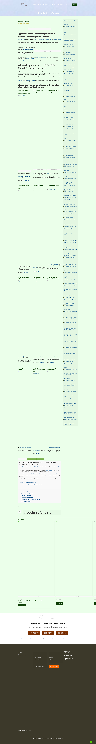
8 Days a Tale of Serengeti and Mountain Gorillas (69, 308)
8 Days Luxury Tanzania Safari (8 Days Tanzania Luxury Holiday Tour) (70, 374)
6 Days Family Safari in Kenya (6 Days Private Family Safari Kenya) (70, 40)
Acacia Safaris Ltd (26, 23)
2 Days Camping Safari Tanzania (69, 295)
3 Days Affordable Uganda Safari (69, 259)
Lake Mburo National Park (25, 475)
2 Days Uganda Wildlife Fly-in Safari (70, 204)
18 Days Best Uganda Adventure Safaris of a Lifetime (70, 250)
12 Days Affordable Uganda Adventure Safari (70, 234)
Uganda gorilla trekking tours (35, 466)
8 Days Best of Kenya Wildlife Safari (70, 315)
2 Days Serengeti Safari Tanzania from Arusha (70, 300)
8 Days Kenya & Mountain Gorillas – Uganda (70, 354)
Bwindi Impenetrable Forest (28, 49)
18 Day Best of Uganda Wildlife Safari (53, 447)
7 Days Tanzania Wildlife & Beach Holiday (69, 113)
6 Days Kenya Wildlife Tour (68, 52)
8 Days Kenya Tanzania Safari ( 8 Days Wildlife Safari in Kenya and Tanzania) (70, 370)
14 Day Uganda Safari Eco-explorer (26, 497)
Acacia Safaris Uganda (21, 39)
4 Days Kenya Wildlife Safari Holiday (70, 153)
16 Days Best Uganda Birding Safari (70, 247)
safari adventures (49, 470)
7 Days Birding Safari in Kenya (69, 71)
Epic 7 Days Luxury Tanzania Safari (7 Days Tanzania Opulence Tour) (70, 416)
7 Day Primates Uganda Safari (54, 264)
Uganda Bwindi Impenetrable (41, 57)
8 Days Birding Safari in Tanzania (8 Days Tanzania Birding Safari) (70, 329)
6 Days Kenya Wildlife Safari (68, 50)
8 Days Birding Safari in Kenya (69, 326)
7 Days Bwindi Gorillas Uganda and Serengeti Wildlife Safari (70, 82)
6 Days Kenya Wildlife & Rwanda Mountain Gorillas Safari (69, 47)
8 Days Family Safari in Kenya (69, 345)
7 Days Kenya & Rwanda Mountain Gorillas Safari (70, 90)
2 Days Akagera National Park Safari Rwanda (70, 286)
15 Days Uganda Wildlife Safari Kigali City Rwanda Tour (30, 499)
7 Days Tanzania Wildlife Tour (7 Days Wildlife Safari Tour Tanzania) (70, 117)
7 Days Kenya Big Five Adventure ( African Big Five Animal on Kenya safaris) (70, 98)
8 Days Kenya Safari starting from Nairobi (69, 366)
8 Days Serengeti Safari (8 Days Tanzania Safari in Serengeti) (69, 381)
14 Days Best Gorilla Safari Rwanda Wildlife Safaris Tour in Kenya (70, 188)
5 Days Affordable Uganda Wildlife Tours (70, 130)
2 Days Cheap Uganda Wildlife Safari (70, 255)
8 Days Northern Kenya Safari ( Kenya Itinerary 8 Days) (70, 377)
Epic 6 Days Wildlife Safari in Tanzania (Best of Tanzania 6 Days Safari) (70, 413)
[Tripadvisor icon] (50, 740)
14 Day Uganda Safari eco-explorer (25, 447)
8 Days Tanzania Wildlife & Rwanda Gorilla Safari (70, 388)
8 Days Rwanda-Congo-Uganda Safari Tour (70, 396)
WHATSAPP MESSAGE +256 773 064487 (48, 633)
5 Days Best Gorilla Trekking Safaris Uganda (70, 134)
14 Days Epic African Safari (68, 191)
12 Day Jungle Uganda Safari (25, 495)
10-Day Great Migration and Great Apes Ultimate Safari (70, 169)
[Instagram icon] (49, 740)
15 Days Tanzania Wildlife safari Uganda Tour (70, 280)
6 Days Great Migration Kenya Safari (70, 157)
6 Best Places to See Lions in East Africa (70, 32)
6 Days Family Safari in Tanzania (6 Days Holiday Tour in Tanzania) (70, 43)
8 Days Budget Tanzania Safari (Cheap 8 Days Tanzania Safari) (70, 335)
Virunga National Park (30, 58)
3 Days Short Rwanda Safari (68, 292)
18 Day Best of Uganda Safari (25, 501)
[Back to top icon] (91, 742)
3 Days (35, 171)
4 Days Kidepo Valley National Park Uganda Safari (29, 487)
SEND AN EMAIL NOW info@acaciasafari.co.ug (62, 633)
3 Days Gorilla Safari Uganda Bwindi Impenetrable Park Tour (24, 92)
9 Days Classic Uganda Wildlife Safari (70, 403)
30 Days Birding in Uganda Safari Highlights (69, 23)
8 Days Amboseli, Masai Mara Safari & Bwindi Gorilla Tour (70, 312)
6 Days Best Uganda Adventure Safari (70, 144)
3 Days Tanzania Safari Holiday (69, 303)
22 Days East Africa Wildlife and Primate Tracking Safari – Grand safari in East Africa (70, 208)
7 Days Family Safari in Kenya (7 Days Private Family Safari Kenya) (70, 86)
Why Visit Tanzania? (38, 659)
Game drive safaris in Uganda (63, 601)
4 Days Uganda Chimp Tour (68, 126)
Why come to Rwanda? (39, 664)
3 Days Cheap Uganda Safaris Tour (70, 266)
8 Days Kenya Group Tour (68, 361)
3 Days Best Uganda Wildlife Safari (70, 264)
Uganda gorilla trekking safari (46, 39)
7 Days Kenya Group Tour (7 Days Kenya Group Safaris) (69, 102)
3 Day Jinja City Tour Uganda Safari (26, 489)
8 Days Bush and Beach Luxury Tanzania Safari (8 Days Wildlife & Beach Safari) (70, 341)
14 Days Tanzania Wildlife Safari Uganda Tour (70, 277)
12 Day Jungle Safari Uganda (53, 356)
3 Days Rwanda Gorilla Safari (69, 217)
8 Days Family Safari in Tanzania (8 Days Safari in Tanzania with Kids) (70, 348)
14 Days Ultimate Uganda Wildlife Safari (70, 242)
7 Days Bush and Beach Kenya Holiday (70, 75)
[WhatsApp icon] (45, 740)
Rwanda (51, 657)
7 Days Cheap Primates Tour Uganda (70, 150)
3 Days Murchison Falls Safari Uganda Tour (28, 482)
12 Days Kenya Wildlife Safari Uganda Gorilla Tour (70, 269)
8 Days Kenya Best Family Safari (69, 356)
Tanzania (51, 659)
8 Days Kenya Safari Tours (68, 407)
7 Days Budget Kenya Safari (68, 73)
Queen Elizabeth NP (45, 473)
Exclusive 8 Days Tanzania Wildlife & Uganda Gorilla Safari (70, 424)
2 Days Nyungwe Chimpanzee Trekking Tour (70, 290)
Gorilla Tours (48, 43)
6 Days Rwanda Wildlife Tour (69, 58)
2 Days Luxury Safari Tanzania (69, 297)
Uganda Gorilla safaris (44, 468)
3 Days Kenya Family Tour (68, 228)
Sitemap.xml (37, 652)
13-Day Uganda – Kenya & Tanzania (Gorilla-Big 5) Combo (70, 183)
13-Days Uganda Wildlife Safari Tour (70, 185)
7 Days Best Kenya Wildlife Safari (69, 159)
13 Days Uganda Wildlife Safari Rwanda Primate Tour (70, 273)
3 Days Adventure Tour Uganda (69, 257)
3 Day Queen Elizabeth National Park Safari (28, 486)
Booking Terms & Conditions (39, 666)
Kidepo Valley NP (39, 473)
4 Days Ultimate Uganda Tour (69, 128)
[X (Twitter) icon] (47, 740)
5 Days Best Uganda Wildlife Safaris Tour (70, 137)
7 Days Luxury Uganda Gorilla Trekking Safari (70, 106)
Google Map (73, 661)
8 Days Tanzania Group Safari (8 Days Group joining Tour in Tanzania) (70, 385)
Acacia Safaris (20, 80)
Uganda (51, 652)
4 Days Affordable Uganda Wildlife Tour (70, 121)
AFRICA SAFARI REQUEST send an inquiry (35, 633)
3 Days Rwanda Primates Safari (69, 219)
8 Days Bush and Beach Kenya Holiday (70, 337)
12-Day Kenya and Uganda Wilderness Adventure (70, 173)
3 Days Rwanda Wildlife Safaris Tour (70, 221)
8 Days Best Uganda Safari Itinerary (70, 398)
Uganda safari (21, 466)
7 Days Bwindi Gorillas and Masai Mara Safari (70, 79)
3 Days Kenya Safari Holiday (68, 230)
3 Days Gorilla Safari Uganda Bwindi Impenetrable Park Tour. (24, 176)
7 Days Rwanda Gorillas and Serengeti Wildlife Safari (70, 109)
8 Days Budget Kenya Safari (68, 331)
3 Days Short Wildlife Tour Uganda (69, 224)
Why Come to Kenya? (38, 661)
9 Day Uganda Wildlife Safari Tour (39, 356)
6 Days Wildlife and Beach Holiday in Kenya (70, 65)
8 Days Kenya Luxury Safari (68, 363)
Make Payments (37, 655)
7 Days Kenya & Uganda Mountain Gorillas (70, 93)
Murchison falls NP (33, 473)
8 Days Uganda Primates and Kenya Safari (70, 392)
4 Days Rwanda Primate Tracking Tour (70, 164)
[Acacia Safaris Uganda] (24, 4)
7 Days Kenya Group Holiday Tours (70, 162)
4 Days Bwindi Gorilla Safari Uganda (70, 26)
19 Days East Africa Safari (68, 199)
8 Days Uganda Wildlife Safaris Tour (26, 491)
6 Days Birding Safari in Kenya (69, 36)
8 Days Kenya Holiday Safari (68, 405)
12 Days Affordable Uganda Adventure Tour (70, 237)
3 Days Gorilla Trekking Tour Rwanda (70, 211)
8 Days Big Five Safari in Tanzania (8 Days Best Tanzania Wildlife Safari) (70, 323)
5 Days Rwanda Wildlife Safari (69, 28)
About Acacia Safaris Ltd (54, 661)
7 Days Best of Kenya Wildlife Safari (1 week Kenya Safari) (70, 68)
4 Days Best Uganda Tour (68, 124)
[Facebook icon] (46, 740)
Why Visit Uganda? (38, 657)
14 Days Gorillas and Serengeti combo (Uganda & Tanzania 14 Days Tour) (70, 194)
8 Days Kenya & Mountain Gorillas (70, 351)
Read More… (27, 180)
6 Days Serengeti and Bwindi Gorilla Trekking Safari (70, 61)
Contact (74, 4)
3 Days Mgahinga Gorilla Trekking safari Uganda (70, 214)
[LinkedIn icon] (48, 740)
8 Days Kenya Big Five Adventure (69, 359)
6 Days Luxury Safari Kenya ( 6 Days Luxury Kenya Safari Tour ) (70, 55)
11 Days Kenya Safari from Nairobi (70, 226)
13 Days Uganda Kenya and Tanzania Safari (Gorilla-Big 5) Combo (70, 179)
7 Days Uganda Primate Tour (69, 305)
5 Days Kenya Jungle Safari (68, 155)
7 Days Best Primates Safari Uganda (70, 146)
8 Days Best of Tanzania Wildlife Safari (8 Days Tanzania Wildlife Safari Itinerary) (70, 319)
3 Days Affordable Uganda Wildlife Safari (70, 262)
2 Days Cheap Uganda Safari (69, 253)
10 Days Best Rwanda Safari (69, 166)
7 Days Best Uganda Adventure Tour (70, 148)
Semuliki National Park (33, 475)
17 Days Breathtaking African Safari (70, 197)
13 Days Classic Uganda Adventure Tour (70, 240)
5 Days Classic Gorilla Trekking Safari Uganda (70, 141)
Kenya (51, 655)
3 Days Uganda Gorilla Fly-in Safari (69, 20)
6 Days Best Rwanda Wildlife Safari (70, 34)
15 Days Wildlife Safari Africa (69, 244)
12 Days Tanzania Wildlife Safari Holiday (70, 283)
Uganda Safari (57, 466)
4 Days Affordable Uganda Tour (69, 119)
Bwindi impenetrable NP (55, 475)
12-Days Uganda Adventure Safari (69, 176)
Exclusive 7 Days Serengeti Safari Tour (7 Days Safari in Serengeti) (70, 420)
